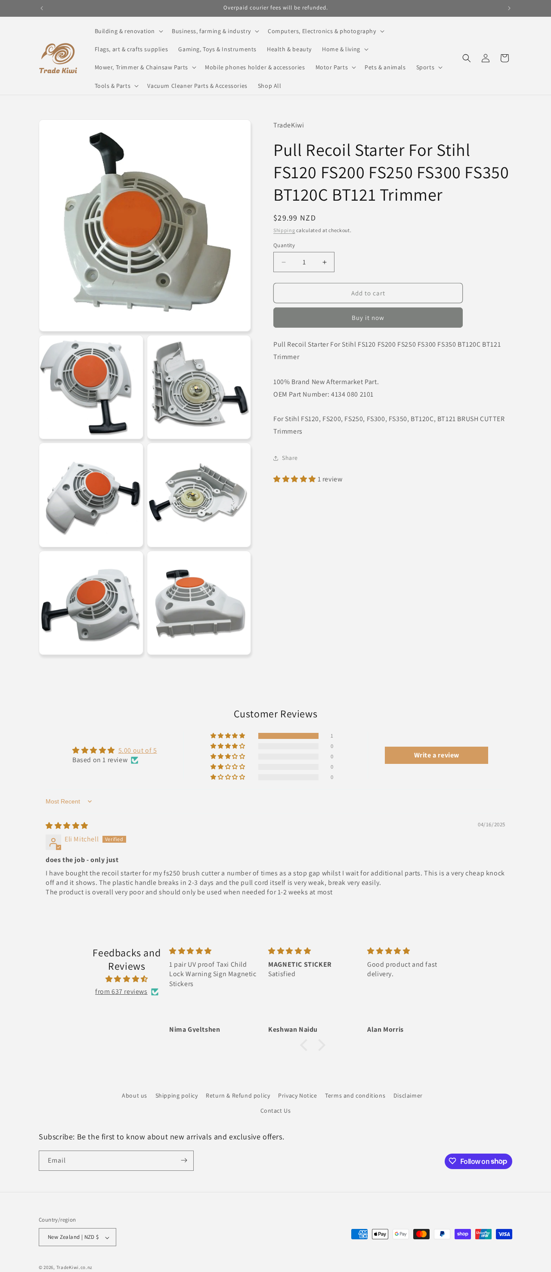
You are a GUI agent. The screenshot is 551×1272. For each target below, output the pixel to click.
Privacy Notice (297, 1095)
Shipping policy (176, 1095)
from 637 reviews (121, 991)
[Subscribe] (183, 1160)
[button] (128, 31)
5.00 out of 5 (137, 750)
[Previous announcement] (41, 8)
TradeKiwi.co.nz (74, 1268)
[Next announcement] (509, 8)
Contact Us (275, 1111)
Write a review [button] (436, 755)
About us (134, 1095)
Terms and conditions (355, 1095)
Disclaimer (408, 1095)
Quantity (284, 245)
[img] (67, 825)
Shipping (284, 230)
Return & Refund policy (238, 1095)
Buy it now (368, 317)
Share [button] (290, 458)
